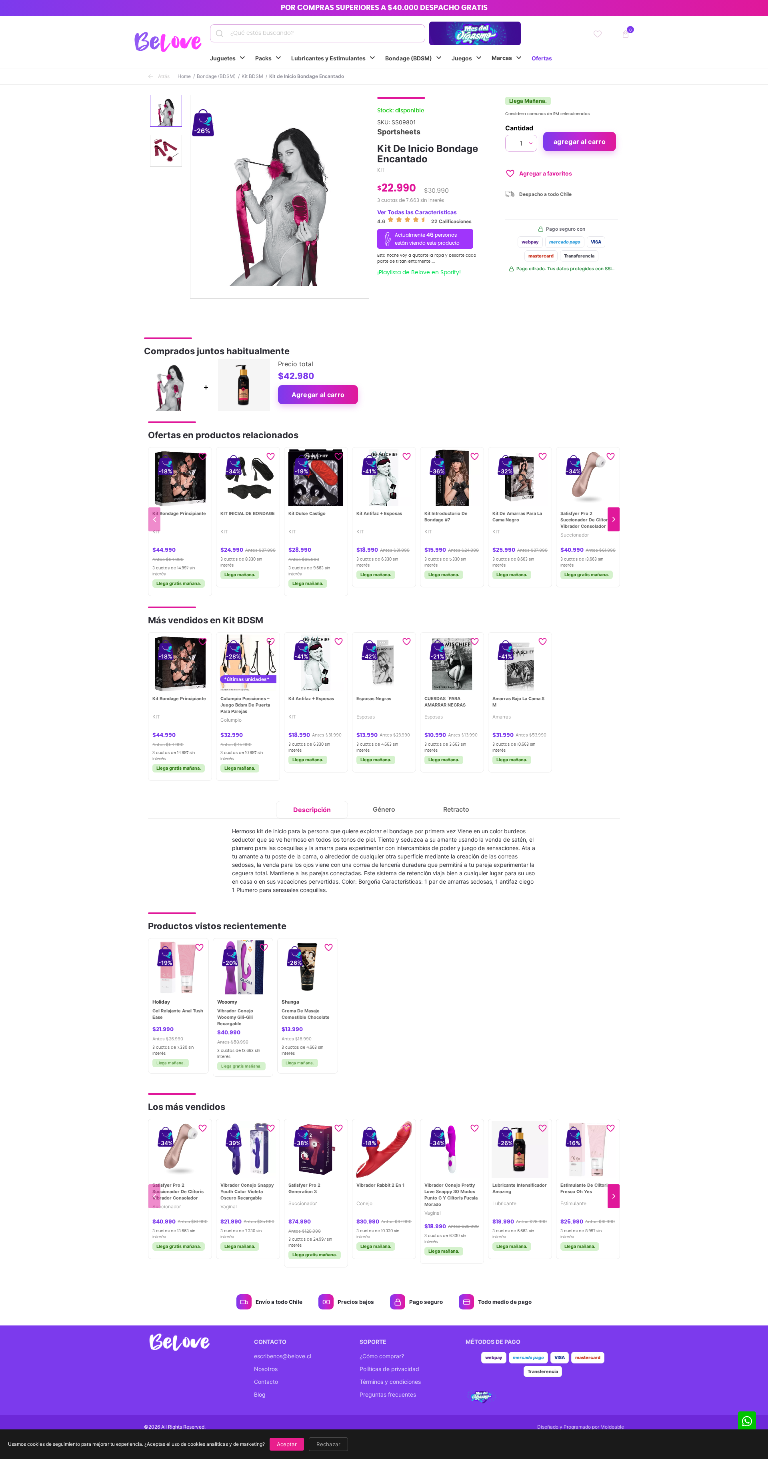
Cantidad (519, 128)
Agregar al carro (580, 142)
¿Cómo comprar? (382, 1356)
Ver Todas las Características (417, 212)
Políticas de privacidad (389, 1368)
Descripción (312, 810)
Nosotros (266, 1368)
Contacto (266, 1381)
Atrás (164, 76)
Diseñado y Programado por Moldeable (580, 1427)
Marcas (508, 58)
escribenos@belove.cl (282, 1356)
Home (184, 76)
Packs (269, 58)
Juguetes (228, 58)
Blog (260, 1394)
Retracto (456, 809)
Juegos (468, 58)
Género (384, 809)
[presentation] (154, 519)
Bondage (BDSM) (414, 58)
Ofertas (542, 58)
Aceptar (287, 1444)
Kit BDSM (252, 76)
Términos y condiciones (390, 1381)
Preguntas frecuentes (388, 1394)
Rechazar (328, 1444)
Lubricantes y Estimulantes (334, 58)
